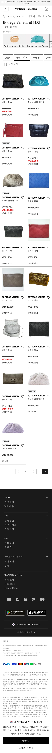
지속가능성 (10, 583)
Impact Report (11, 588)
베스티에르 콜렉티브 (13, 575)
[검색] (6, 8)
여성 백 (31, 16)
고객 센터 (9, 561)
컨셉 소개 (9, 502)
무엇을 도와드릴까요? (13, 557)
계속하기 (26, 740)
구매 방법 (9, 520)
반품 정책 (9, 528)
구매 (6, 516)
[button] (46, 9)
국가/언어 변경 (26, 748)
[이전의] (18, 471)
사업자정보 (6, 648)
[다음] (33, 471)
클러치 (41, 16)
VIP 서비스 (9, 506)
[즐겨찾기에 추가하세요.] (22, 99)
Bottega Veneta (16, 16)
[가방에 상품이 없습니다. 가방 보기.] (46, 9)
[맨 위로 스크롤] (45, 471)
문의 (6, 565)
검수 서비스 (10, 524)
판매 (6, 538)
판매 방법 (9, 543)
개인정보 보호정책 (24, 632)
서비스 (7, 497)
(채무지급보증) (21, 675)
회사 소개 (9, 579)
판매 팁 (8, 547)
